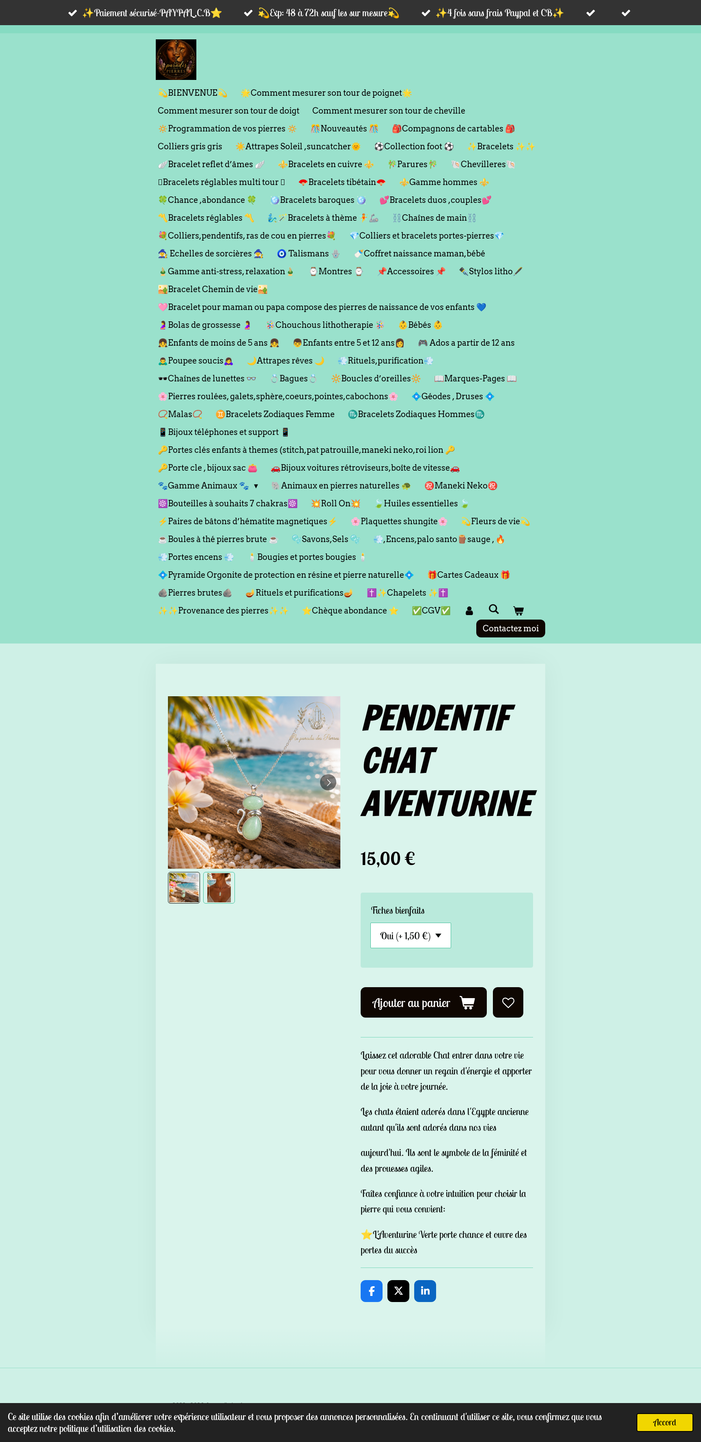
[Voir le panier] (518, 611)
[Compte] (469, 611)
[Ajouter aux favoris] (508, 1002)
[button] (184, 888)
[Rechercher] (494, 609)
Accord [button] (665, 1422)
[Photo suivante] (328, 782)
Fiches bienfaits (397, 910)
